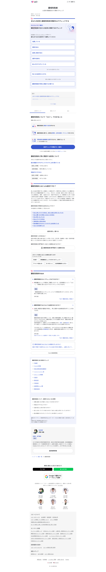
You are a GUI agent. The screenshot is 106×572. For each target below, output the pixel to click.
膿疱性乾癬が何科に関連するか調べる (43, 84)
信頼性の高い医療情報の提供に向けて (39, 420)
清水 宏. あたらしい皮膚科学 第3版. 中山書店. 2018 (46, 335)
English (56, 562)
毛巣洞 (35, 377)
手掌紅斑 (36, 383)
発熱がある (35, 47)
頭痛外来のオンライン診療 (52, 533)
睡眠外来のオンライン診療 (37, 533)
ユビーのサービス (35, 517)
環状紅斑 (36, 380)
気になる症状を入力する (39, 74)
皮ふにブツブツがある (39, 219)
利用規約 (33, 34)
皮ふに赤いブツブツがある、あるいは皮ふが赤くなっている (48, 212)
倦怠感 (67, 322)
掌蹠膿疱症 (46, 329)
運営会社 (39, 559)
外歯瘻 (35, 363)
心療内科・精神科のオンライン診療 (64, 531)
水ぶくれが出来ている (39, 225)
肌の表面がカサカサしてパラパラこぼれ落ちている (46, 223)
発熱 (61, 322)
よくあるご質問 (52, 559)
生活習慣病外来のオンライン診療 (39, 536)
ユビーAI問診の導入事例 (49, 547)
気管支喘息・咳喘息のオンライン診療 (61, 538)
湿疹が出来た (36, 58)
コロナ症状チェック (59, 151)
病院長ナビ (34, 554)
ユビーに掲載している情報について (38, 422)
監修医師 (49, 517)
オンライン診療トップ (36, 531)
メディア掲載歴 (54, 519)
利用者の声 (55, 517)
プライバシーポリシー (40, 34)
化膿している (36, 41)
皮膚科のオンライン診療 (66, 533)
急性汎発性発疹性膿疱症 (40, 369)
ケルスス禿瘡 (37, 366)
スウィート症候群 (38, 374)
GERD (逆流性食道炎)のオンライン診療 (41, 538)
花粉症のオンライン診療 (37, 541)
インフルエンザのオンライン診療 (57, 536)
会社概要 (43, 517)
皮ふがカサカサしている (39, 64)
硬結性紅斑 (37, 389)
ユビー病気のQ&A (49, 554)
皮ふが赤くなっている (38, 217)
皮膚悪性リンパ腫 (38, 386)
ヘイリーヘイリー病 (39, 371)
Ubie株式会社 (53, 566)
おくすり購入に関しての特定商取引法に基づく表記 (43, 524)
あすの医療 (40, 554)
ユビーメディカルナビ (36, 547)
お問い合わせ (60, 559)
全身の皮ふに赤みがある (39, 221)
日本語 (49, 562)
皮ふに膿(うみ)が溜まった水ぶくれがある (43, 215)
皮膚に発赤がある (37, 53)
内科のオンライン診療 (48, 531)
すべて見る (60, 485)
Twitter (67, 559)
